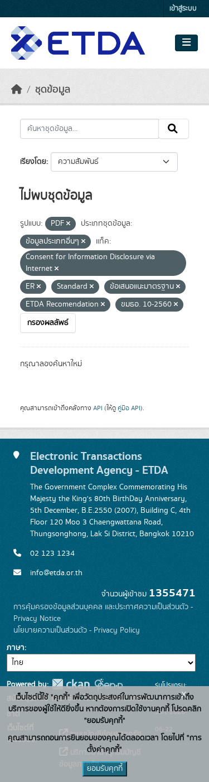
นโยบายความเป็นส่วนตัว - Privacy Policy (76, 630)
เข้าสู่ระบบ (183, 8)
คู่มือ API (129, 408)
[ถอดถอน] (68, 224)
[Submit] (173, 129)
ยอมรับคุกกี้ (105, 768)
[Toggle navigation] (186, 43)
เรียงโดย (33, 161)
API (98, 408)
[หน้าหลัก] (16, 89)
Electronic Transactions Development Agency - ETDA (99, 463)
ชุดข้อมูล (52, 89)
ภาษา (16, 647)
